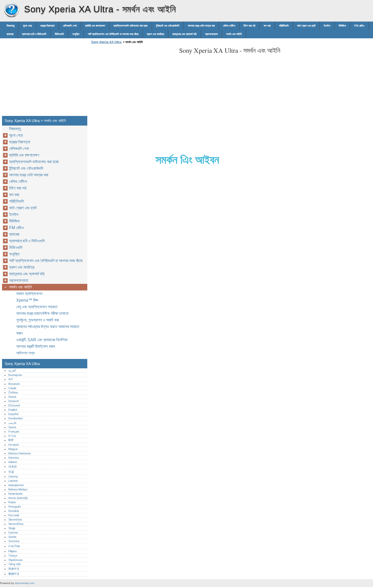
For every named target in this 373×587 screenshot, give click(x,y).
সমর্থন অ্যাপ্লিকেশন (29, 293)
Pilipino (12, 551)
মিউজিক (342, 25)
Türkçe (12, 555)
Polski (12, 502)
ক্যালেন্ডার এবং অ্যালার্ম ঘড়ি (184, 34)
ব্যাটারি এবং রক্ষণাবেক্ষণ (95, 25)
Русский (13, 515)
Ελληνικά (14, 405)
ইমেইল (327, 25)
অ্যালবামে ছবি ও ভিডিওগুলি (34, 34)
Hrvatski (13, 444)
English (12, 409)
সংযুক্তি (75, 34)
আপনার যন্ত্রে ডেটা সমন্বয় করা (201, 25)
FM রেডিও (359, 25)
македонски (16, 485)
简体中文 (14, 568)
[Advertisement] (132, 81)
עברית (12, 435)
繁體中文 (14, 573)
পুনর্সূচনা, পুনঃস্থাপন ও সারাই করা (37, 320)
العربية (12, 370)
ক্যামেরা (10, 34)
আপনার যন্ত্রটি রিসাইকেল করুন (35, 346)
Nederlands (15, 493)
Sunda (12, 536)
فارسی (12, 422)
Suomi (12, 427)
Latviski (13, 480)
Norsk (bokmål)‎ (18, 497)
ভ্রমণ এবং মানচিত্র (155, 34)
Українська (15, 559)
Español (13, 414)
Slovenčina (15, 519)
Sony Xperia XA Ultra (11, 10)
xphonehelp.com (24, 583)
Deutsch (13, 401)
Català (12, 388)
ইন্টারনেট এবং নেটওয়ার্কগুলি (167, 25)
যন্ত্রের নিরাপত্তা (47, 25)
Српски (13, 532)
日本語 (12, 466)
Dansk (12, 396)
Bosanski (14, 383)
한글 (11, 471)
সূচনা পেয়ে (27, 25)
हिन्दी (10, 440)
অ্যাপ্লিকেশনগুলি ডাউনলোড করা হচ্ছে (130, 25)
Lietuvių (13, 476)
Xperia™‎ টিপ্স (27, 300)
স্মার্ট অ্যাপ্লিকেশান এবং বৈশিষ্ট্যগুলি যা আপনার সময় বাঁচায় (113, 34)
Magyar (13, 449)
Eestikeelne (15, 418)
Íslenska (13, 457)
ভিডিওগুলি (59, 34)
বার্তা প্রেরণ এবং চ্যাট (306, 25)
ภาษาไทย (14, 546)
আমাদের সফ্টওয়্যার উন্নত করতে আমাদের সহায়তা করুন (47, 329)
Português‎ (14, 506)
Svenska (13, 541)
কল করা (267, 25)
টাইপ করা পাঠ (249, 25)
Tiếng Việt (14, 564)
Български (15, 374)
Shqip (11, 528)
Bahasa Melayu (17, 489)
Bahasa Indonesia (19, 453)
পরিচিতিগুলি (284, 25)
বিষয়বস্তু (10, 25)
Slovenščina (15, 523)
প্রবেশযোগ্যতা (211, 34)
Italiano (12, 461)
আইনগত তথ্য (25, 353)
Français (13, 431)
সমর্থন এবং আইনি (234, 34)
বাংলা (10, 379)
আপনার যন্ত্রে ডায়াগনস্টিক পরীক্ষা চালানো (42, 313)
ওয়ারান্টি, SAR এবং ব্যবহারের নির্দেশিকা (41, 340)
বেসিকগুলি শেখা (70, 25)
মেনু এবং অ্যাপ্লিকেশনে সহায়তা (36, 307)
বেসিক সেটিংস (229, 25)
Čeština (13, 392)
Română (13, 510)
